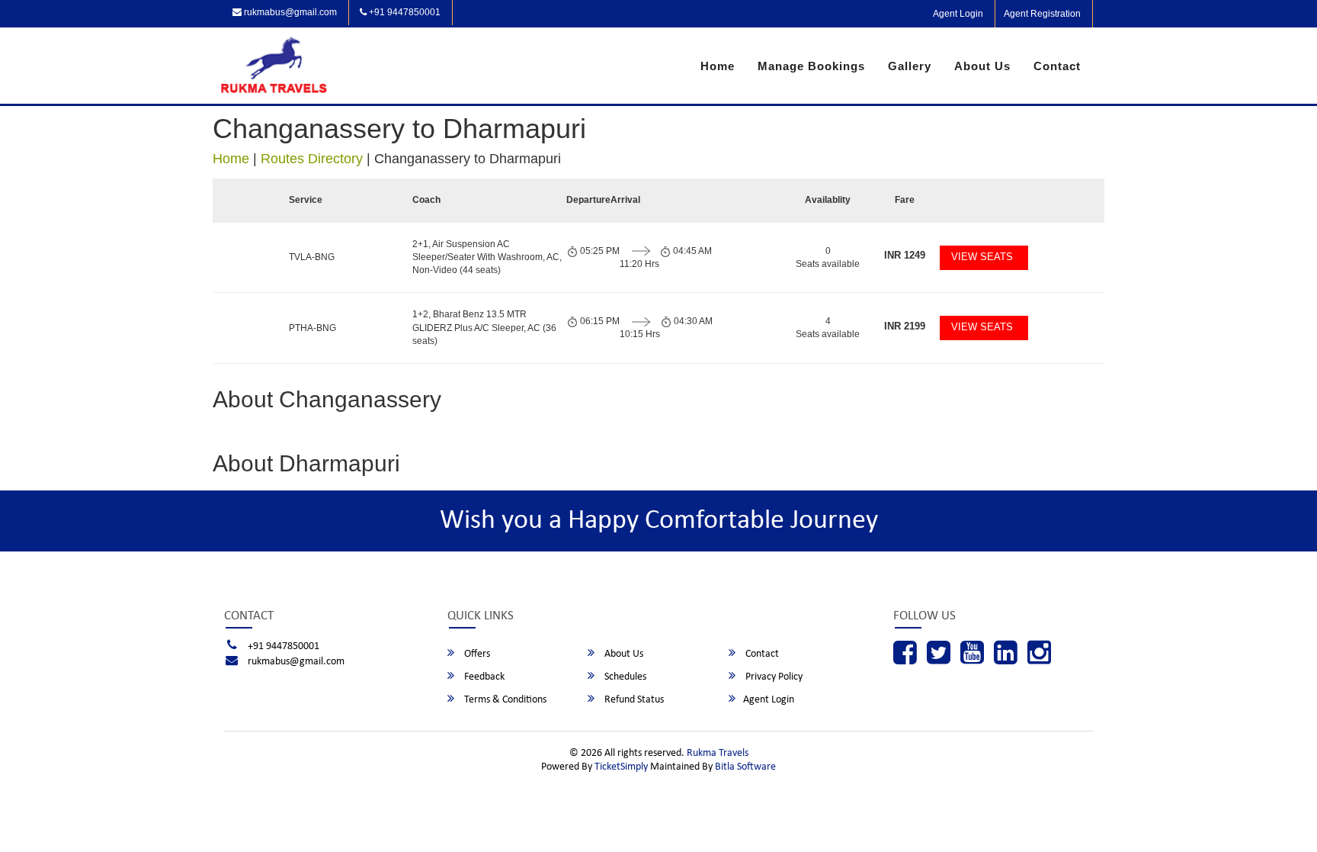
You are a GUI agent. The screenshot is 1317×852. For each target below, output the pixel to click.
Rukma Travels (717, 753)
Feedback (483, 677)
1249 (904, 255)
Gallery (909, 65)
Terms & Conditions (504, 700)
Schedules (624, 677)
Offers (476, 654)
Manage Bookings (811, 65)
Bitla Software (745, 767)
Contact (1057, 65)
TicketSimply (621, 767)
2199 (904, 326)
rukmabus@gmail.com (289, 12)
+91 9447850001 (404, 12)
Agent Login (958, 13)
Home (717, 65)
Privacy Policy (773, 677)
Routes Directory (312, 158)
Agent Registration (1042, 13)
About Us (982, 65)
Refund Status (633, 700)
